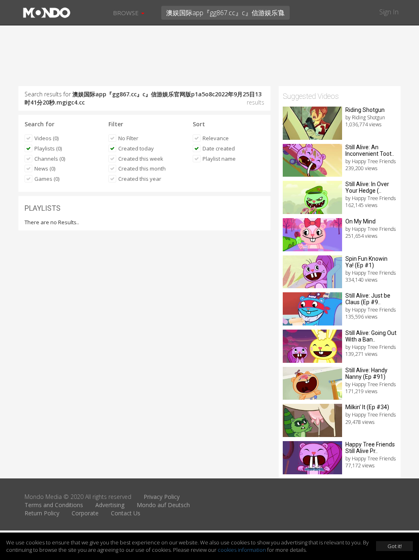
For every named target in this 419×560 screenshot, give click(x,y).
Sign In (389, 11)
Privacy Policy (162, 497)
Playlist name (219, 158)
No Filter (128, 138)
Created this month (142, 168)
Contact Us (125, 513)
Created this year (139, 178)
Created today (136, 148)
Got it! (394, 546)
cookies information (242, 549)
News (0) (44, 168)
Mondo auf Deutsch (163, 505)
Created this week (140, 158)
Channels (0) (49, 158)
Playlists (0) (48, 148)
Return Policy (42, 513)
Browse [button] (126, 13)
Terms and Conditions (54, 505)
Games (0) (46, 178)
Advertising (109, 505)
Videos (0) (46, 138)
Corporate (85, 513)
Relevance (216, 138)
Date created (219, 148)
